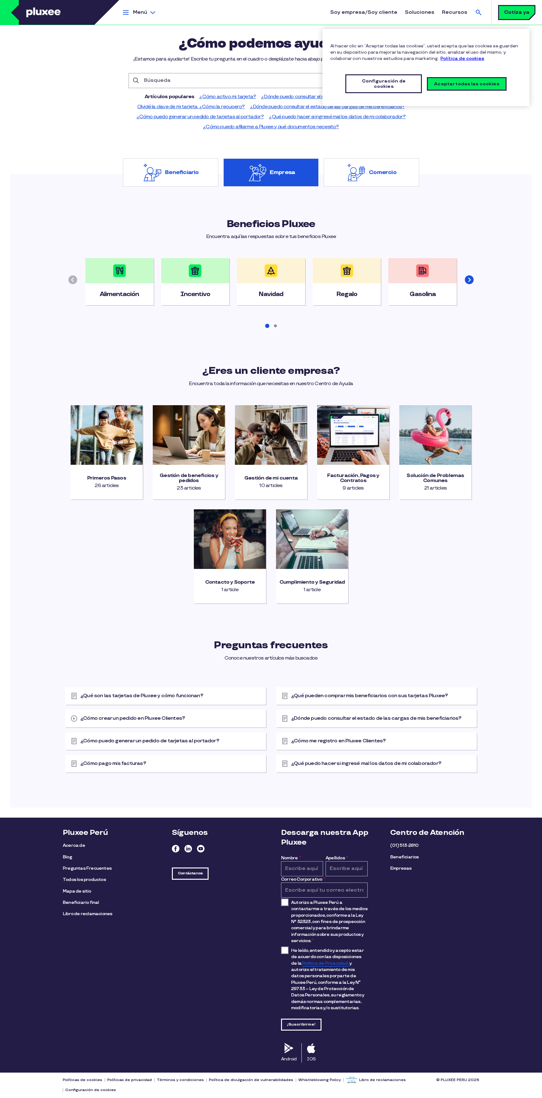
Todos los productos (84, 879)
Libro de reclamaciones (87, 913)
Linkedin (188, 848)
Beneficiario (182, 172)
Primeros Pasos (106, 478)
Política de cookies (462, 58)
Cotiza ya (516, 12)
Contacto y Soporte (230, 582)
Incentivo (195, 294)
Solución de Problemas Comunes (435, 478)
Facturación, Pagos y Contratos (353, 478)
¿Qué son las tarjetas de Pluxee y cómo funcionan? (141, 696)
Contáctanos (190, 873)
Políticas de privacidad (129, 1080)
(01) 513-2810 (404, 845)
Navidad (270, 294)
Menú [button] (140, 12)
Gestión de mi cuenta (271, 478)
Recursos (454, 12)
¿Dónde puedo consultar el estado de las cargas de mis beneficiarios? (327, 107)
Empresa (282, 172)
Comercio (382, 172)
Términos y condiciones (180, 1080)
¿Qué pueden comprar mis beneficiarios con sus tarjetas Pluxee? (369, 696)
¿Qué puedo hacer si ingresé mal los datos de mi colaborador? (337, 117)
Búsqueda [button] (478, 12)
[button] (469, 280)
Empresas (401, 868)
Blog (67, 857)
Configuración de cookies (90, 1090)
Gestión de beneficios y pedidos (189, 478)
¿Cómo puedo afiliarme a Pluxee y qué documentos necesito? (271, 127)
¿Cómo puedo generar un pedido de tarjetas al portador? (200, 117)
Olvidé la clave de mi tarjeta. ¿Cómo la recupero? (191, 107)
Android (288, 1059)
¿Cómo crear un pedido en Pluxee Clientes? (132, 718)
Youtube (201, 848)
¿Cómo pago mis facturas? (113, 763)
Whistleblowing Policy (319, 1080)
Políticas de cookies (82, 1080)
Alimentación (119, 294)
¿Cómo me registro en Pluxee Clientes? (338, 741)
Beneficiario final (81, 902)
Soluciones (419, 12)
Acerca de (74, 845)
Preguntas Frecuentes (87, 868)
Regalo (346, 294)
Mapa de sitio (77, 891)
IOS (311, 1059)
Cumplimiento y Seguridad (312, 582)
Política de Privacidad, (325, 963)
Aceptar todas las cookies (466, 84)
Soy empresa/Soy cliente (363, 12)
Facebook (175, 848)
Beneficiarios (404, 857)
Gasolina (423, 294)
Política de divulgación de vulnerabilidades (251, 1080)
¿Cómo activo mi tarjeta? (227, 97)
